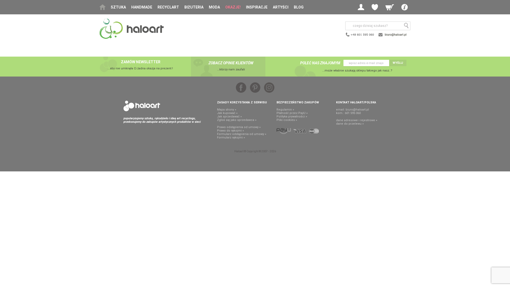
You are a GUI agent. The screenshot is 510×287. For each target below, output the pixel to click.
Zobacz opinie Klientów (231, 63)
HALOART (142, 106)
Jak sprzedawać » (229, 116)
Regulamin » (285, 109)
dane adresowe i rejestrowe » (356, 120)
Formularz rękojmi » (231, 137)
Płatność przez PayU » (292, 113)
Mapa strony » (226, 109)
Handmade (141, 7)
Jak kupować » (227, 113)
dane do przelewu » (350, 123)
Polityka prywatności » (292, 116)
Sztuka (118, 7)
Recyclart (168, 7)
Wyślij (398, 63)
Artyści (280, 7)
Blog (299, 7)
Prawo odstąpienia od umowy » (239, 127)
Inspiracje (256, 7)
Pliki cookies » (287, 120)
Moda (214, 7)
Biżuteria (193, 7)
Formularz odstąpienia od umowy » (241, 134)
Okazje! (233, 7)
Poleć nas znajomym (320, 63)
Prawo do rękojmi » (230, 130)
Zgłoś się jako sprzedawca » (236, 120)
